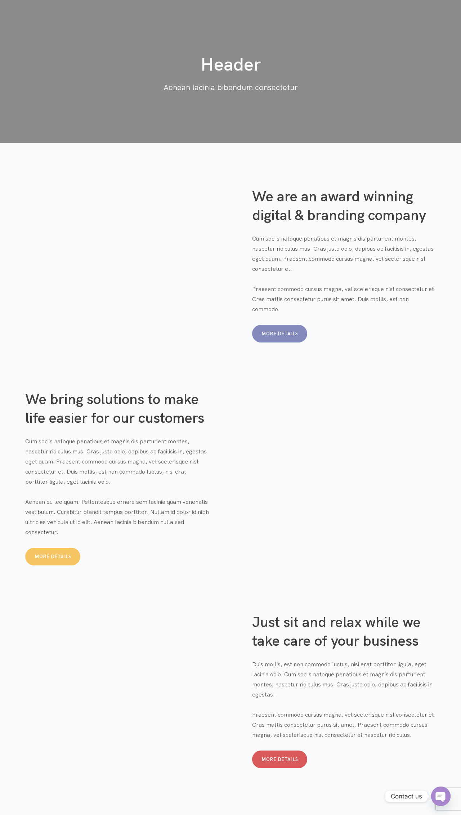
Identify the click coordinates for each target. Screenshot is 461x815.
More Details (279, 333)
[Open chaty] (441, 796)
